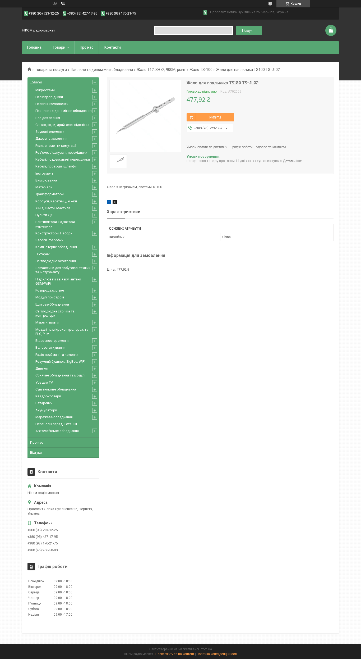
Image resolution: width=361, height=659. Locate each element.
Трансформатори (49, 194)
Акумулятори (46, 410)
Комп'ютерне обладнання (56, 247)
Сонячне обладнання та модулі (60, 375)
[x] (115, 203)
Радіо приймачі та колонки (56, 355)
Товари (59, 47)
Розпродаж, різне (49, 290)
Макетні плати (47, 322)
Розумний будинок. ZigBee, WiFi (60, 361)
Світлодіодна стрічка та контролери (55, 313)
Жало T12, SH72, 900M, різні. (161, 69)
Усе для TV (44, 382)
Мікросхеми (45, 90)
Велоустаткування (50, 347)
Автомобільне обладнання (57, 431)
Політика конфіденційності (217, 654)
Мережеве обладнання (54, 417)
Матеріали (43, 187)
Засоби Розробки (49, 240)
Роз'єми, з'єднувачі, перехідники (61, 152)
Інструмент (44, 173)
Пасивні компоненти (51, 104)
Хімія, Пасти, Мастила (53, 208)
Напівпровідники (49, 97)
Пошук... (249, 31)
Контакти (112, 47)
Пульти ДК (44, 215)
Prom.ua (206, 649)
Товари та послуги (51, 69)
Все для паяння (47, 118)
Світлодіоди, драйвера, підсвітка (62, 125)
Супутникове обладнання (55, 389)
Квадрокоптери (48, 396)
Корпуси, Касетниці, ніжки (56, 201)
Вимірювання (46, 180)
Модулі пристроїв (49, 297)
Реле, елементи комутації (55, 146)
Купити (215, 117)
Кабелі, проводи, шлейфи (56, 166)
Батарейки (44, 403)
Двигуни (42, 368)
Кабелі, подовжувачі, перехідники (62, 159)
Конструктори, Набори (53, 233)
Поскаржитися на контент (174, 654)
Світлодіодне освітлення (55, 261)
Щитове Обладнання (52, 304)
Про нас (86, 47)
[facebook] (109, 203)
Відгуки (36, 453)
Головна (34, 47)
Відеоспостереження (52, 341)
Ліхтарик (42, 254)
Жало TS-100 (200, 69)
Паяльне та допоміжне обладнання (102, 69)
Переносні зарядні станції (56, 424)
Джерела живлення (51, 138)
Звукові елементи (49, 132)
